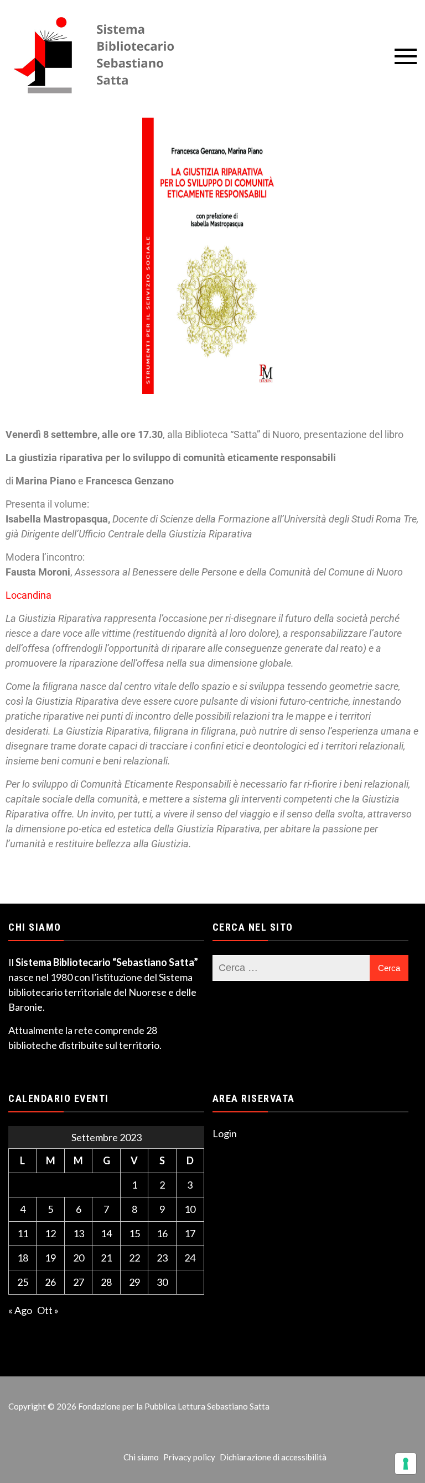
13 (78, 1233)
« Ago (20, 1310)
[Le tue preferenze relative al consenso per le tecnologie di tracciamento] (405, 1463)
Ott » (48, 1310)
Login (224, 1133)
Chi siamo (141, 1457)
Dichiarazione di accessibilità (273, 1457)
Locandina (28, 595)
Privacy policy (189, 1457)
